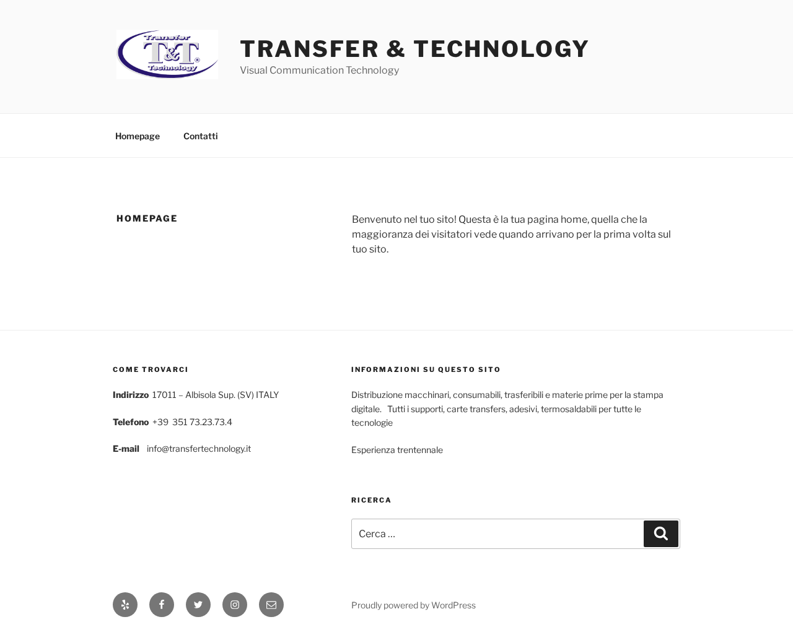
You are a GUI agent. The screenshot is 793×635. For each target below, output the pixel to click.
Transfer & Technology (415, 49)
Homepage (137, 136)
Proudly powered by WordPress (413, 605)
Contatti (200, 136)
